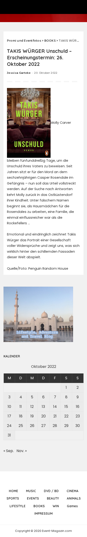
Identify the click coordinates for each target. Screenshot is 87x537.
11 (20, 406)
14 (55, 406)
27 (43, 425)
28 (55, 425)
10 (9, 406)
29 (66, 425)
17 (9, 416)
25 (21, 425)
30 (77, 425)
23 (78, 416)
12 (32, 406)
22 (66, 416)
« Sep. (8, 450)
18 (21, 416)
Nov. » (21, 450)
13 (43, 406)
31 (9, 435)
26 (32, 425)
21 (55, 416)
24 (9, 425)
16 (77, 406)
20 (43, 416)
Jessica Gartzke (19, 72)
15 (66, 406)
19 (32, 416)
